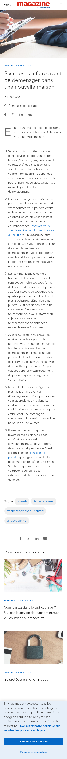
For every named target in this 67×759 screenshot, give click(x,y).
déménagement (43, 501)
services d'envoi (17, 520)
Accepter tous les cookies (33, 741)
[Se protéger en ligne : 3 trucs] (33, 649)
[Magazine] (33, 5)
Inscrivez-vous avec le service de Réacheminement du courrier (31, 230)
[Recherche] (61, 4)
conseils (22, 501)
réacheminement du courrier (25, 511)
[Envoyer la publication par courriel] (30, 114)
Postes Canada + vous (19, 65)
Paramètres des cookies (33, 752)
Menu (7, 5)
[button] (5, 114)
